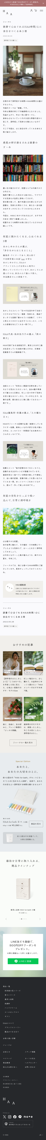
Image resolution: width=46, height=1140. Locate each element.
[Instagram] (10, 1117)
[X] (4, 1117)
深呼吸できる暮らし (10, 40)
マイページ (7, 1058)
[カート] (35, 10)
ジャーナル (7, 1045)
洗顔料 (7, 1003)
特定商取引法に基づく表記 (12, 1083)
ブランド (13, 1027)
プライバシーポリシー (10, 1080)
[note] (28, 1116)
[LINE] (20, 1117)
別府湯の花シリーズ (13, 991)
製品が (12, 1032)
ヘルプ (31, 1063)
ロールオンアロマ (12, 1012)
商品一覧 (6, 986)
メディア (30, 1052)
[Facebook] (15, 1117)
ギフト (7, 1016)
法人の (10, 1067)
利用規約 (6, 1087)
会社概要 (6, 1076)
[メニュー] (41, 10)
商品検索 (6, 1063)
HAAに (8, 1023)
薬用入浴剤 (9, 999)
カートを (30, 1058)
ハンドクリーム (11, 1008)
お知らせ (6, 1052)
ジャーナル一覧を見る (23, 742)
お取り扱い (9, 1038)
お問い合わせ (30, 1067)
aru (22, 259)
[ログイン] (31, 10)
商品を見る (36, 824)
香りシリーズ (10, 995)
